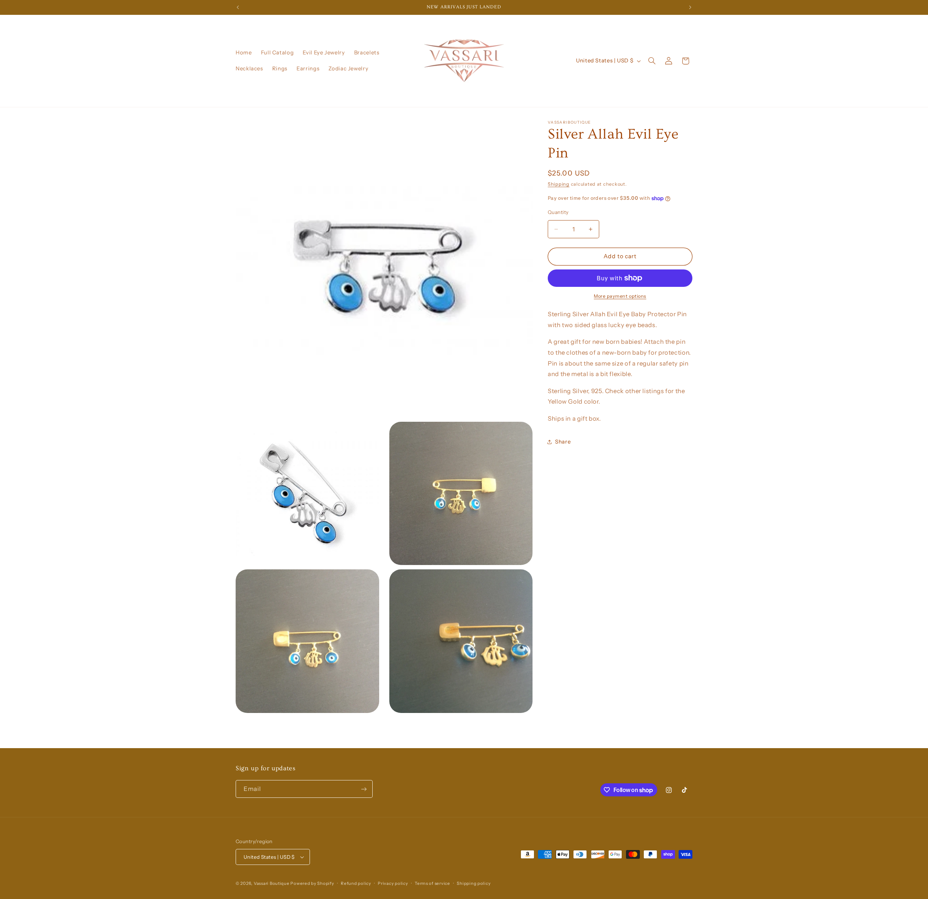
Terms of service (432, 883)
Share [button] (563, 441)
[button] (652, 61)
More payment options (620, 296)
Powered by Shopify (312, 883)
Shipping (558, 184)
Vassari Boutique (272, 883)
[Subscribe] (364, 789)
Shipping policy (473, 883)
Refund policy (356, 883)
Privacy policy (393, 883)
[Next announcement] (690, 7)
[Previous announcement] (238, 7)
